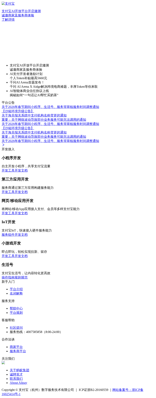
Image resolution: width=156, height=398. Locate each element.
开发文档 (21, 170)
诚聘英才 (16, 374)
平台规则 (16, 312)
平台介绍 (16, 289)
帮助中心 (16, 308)
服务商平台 (18, 351)
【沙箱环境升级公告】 (18, 111)
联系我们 (16, 378)
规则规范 (21, 277)
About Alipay (18, 382)
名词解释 (16, 293)
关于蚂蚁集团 (19, 370)
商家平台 (16, 347)
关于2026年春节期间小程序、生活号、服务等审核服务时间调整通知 (50, 107)
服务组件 (8, 234)
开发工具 (8, 170)
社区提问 (16, 327)
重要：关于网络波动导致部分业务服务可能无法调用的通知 (44, 119)
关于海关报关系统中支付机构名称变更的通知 (34, 115)
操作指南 (8, 277)
